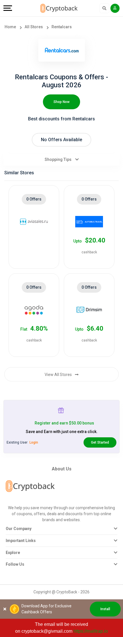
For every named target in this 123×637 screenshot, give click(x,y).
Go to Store (31, 252)
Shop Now (61, 102)
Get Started (100, 442)
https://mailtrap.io (91, 631)
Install (105, 609)
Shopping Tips (58, 159)
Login (33, 442)
